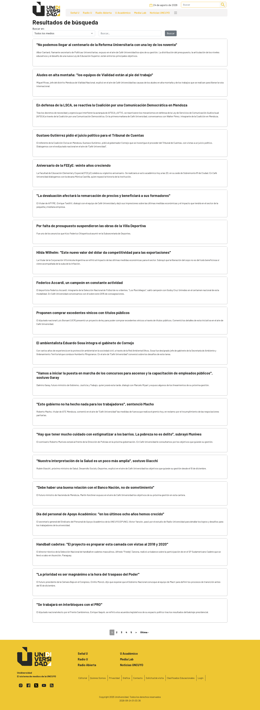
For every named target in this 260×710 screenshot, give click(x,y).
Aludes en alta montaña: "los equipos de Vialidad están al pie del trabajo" (94, 75)
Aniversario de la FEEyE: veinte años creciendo (73, 165)
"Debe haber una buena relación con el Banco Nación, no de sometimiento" (95, 487)
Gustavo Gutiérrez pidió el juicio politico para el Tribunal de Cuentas (90, 135)
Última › (144, 632)
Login (200, 677)
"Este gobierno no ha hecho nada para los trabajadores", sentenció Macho (95, 404)
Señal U (74, 12)
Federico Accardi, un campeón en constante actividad (79, 282)
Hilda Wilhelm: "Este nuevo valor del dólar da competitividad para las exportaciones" (103, 252)
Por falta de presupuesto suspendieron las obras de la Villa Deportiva (91, 226)
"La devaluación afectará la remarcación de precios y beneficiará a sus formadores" (103, 195)
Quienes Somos (98, 677)
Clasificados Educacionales (181, 677)
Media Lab (140, 12)
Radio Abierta (104, 12)
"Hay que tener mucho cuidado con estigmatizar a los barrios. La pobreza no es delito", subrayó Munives (118, 434)
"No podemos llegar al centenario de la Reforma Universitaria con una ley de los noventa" (106, 44)
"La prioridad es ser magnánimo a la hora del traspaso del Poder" (87, 574)
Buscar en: (38, 28)
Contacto (138, 677)
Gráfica (126, 677)
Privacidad (114, 677)
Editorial (82, 677)
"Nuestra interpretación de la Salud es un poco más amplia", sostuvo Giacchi (97, 461)
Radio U (87, 12)
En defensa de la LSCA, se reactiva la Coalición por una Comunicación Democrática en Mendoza (111, 105)
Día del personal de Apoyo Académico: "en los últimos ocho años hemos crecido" (100, 514)
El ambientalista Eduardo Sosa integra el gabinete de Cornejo (85, 343)
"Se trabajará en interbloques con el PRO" (69, 604)
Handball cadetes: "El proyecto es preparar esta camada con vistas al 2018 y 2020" (102, 544)
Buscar (171, 33)
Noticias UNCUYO (160, 12)
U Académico (123, 12)
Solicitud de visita (155, 677)
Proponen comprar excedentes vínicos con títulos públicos (83, 312)
